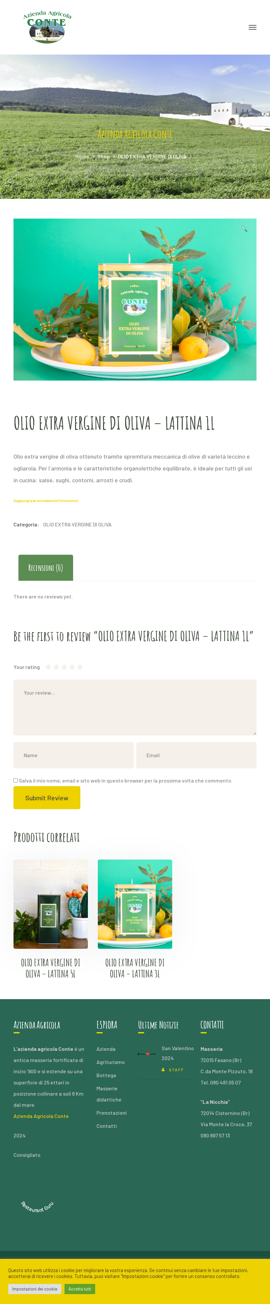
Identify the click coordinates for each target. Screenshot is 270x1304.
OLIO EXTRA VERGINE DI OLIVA (152, 156)
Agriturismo (110, 1062)
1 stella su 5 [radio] (48, 667)
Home (82, 156)
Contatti (106, 1126)
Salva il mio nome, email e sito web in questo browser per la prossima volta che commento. (125, 780)
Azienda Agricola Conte (41, 1116)
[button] (244, 229)
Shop (103, 156)
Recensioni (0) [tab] (45, 567)
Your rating (27, 667)
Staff (176, 1069)
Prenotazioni (111, 1112)
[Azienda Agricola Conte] (48, 26)
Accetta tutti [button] (79, 1288)
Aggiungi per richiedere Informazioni (46, 500)
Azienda (106, 1049)
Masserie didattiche (109, 1094)
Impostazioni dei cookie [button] (34, 1288)
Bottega (106, 1075)
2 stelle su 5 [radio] (52, 667)
